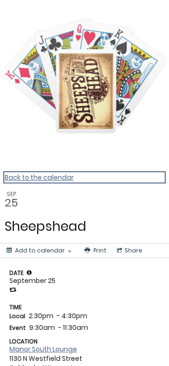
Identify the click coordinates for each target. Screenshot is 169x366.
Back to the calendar (39, 177)
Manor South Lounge (43, 349)
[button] (29, 272)
